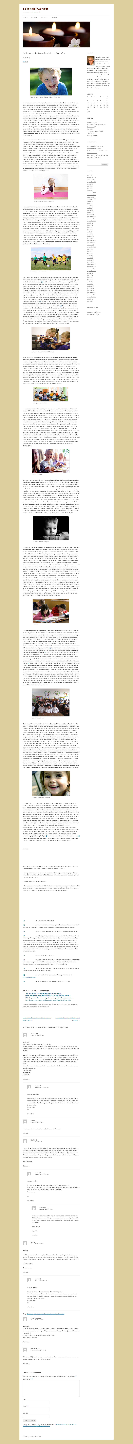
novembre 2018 (91, 177)
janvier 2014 (90, 288)
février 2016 (90, 236)
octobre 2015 (90, 245)
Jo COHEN (38, 1086)
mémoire (73, 1004)
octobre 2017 (90, 197)
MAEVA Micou (35, 1348)
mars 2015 (90, 258)
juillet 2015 (90, 249)
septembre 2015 (91, 247)
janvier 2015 (90, 262)
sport (37, 1006)
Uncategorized (91, 135)
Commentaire (27, 1379)
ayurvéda (59, 1004)
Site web (25, 1413)
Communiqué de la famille (94, 148)
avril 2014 (89, 282)
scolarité (33, 1006)
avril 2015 (89, 256)
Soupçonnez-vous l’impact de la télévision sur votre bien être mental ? (48, 996)
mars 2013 (90, 301)
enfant (68, 1004)
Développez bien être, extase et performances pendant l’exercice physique (49, 998)
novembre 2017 (91, 195)
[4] (61, 306)
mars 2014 (90, 284)
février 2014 (90, 286)
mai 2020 (89, 175)
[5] (50, 648)
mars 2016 (90, 234)
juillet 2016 (90, 225)
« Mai (88, 111)
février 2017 (90, 212)
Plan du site (44, 17)
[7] (28, 663)
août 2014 (90, 273)
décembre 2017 (91, 193)
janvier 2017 (90, 214)
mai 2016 (89, 229)
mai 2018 (89, 188)
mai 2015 (89, 253)
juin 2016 (89, 227)
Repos (89, 129)
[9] (79, 836)
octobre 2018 (90, 180)
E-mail (25, 1406)
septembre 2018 (91, 182)
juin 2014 (89, 277)
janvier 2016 (90, 238)
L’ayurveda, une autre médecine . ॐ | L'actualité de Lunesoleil (45, 1314)
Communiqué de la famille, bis (95, 146)
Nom (25, 1399)
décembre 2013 (91, 290)
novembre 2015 (91, 243)
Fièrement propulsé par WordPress (32, 1436)
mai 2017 (89, 206)
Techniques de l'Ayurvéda (94, 131)
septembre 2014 (91, 271)
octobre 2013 (90, 295)
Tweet (25, 62)
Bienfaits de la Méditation (94, 312)
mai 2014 (89, 279)
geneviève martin (36, 1318)
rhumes (29, 1006)
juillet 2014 (90, 275)
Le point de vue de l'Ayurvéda (95, 125)
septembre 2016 (91, 221)
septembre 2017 (91, 199)
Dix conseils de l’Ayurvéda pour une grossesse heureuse (43, 993)
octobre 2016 (90, 219)
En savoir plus (95, 88)
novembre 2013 (91, 292)
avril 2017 (89, 208)
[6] (45, 652)
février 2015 (90, 260)
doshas (64, 1004)
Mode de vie (43, 1004)
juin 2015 (89, 251)
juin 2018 (89, 186)
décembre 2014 (91, 264)
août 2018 (90, 184)
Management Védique (93, 314)
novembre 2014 (91, 266)
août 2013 (90, 299)
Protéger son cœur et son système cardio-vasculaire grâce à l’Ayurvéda (48, 1000)
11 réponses (26, 57)
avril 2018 (89, 190)
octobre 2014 (90, 269)
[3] (40, 301)
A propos (34, 17)
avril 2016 (89, 232)
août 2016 (90, 223)
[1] (61, 129)
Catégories (55, 17)
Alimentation (90, 122)
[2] (42, 282)
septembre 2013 (91, 297)
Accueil (25, 17)
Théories (89, 133)
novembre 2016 (91, 216)
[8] (46, 836)
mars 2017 (90, 210)
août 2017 (90, 201)
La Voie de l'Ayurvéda (35, 8)
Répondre (25, 1079)
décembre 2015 (91, 240)
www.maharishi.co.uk (29, 977)
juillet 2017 (90, 203)
